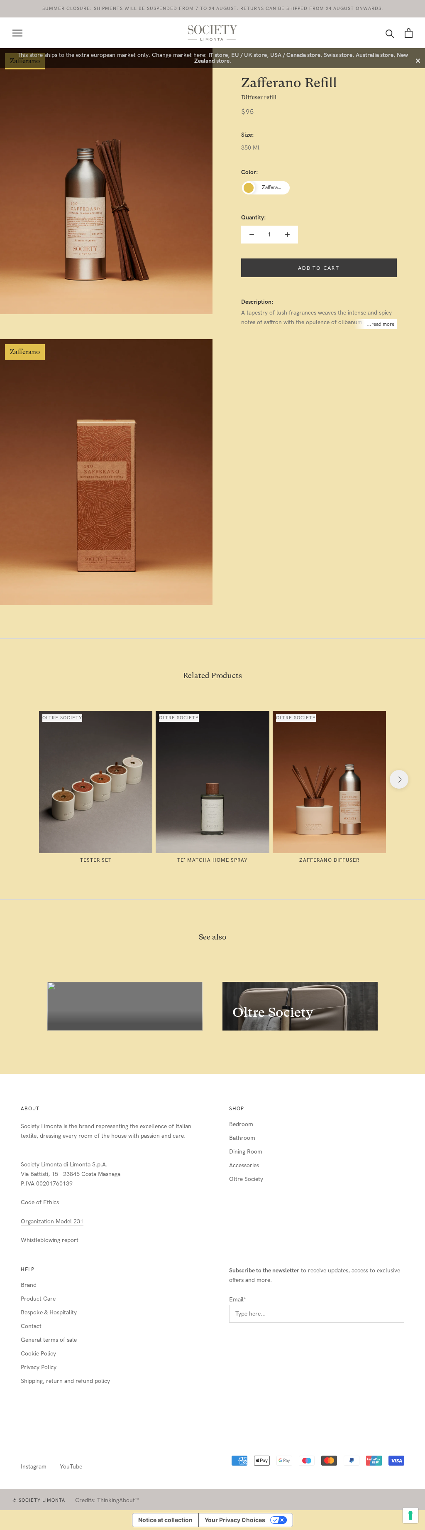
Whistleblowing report (49, 1240)
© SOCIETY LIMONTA (38, 1500)
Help (27, 1269)
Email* (237, 1299)
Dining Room (245, 1151)
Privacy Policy (38, 1367)
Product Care (38, 1298)
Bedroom (241, 1124)
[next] (399, 779)
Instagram (33, 1466)
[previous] (26, 779)
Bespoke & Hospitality (49, 1312)
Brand (29, 1285)
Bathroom (242, 1137)
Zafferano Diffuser (329, 860)
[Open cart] (409, 33)
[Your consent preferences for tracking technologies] (410, 1515)
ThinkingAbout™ (118, 1500)
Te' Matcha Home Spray (212, 860)
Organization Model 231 (52, 1221)
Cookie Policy (38, 1353)
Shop (236, 1109)
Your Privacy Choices (235, 1519)
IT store (218, 55)
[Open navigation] (17, 33)
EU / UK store (249, 55)
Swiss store (338, 55)
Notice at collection (165, 1519)
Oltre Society (246, 1179)
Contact (31, 1326)
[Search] (390, 33)
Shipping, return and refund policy (65, 1381)
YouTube (71, 1466)
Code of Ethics (40, 1202)
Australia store (374, 55)
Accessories (244, 1165)
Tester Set (96, 860)
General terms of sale (49, 1339)
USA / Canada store (295, 55)
